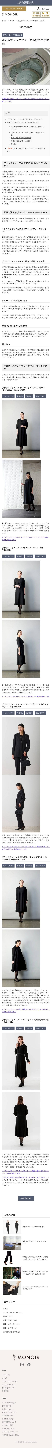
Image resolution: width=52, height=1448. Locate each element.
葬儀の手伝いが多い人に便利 (21, 141)
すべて (5, 1308)
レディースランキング (10, 1381)
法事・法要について (10, 1320)
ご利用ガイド (6, 1406)
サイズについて (7, 1419)
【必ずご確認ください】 (26, 2)
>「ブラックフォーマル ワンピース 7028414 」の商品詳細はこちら (26, 696)
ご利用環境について (9, 1422)
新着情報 (5, 1391)
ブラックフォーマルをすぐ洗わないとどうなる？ (24, 119)
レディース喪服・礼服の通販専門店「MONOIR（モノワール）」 (25, 1177)
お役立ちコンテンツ (9, 1388)
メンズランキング (8, 1384)
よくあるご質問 (7, 1425)
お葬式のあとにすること (11, 1332)
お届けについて (7, 1409)
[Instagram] (22, 1364)
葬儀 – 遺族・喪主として (12, 1324)
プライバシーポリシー (10, 1432)
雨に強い (14, 144)
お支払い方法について (10, 1412)
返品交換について (8, 1416)
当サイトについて (8, 1428)
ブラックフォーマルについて (13, 1312)
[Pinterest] (28, 1364)
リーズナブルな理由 (9, 1403)
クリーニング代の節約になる (21, 138)
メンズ (4, 1378)
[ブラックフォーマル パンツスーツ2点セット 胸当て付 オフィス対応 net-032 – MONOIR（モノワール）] (21, 773)
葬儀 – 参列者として (10, 1328)
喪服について (8, 1316)
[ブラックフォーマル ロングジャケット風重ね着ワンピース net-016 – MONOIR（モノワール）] (21, 1091)
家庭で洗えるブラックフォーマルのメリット (23, 122)
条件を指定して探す (14, 8)
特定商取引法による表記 (10, 1435)
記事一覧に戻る (26, 1198)
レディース (6, 1375)
